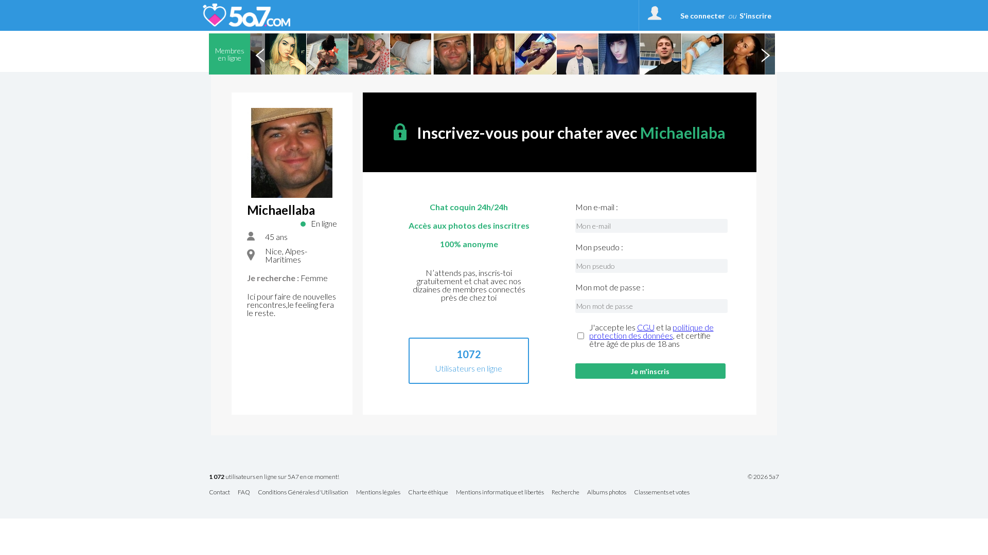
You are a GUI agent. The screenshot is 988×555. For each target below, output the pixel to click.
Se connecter (702, 15)
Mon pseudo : (599, 247)
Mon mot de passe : (609, 287)
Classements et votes (662, 492)
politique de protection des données (651, 331)
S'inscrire (755, 15)
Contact (219, 492)
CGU (646, 327)
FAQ (244, 492)
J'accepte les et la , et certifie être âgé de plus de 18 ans (651, 335)
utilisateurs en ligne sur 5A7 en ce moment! (274, 477)
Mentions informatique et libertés (500, 492)
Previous (260, 54)
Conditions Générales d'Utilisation (303, 492)
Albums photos (606, 492)
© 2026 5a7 (763, 477)
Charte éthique (428, 492)
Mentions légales (378, 492)
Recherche (565, 492)
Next (765, 54)
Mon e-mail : (596, 207)
